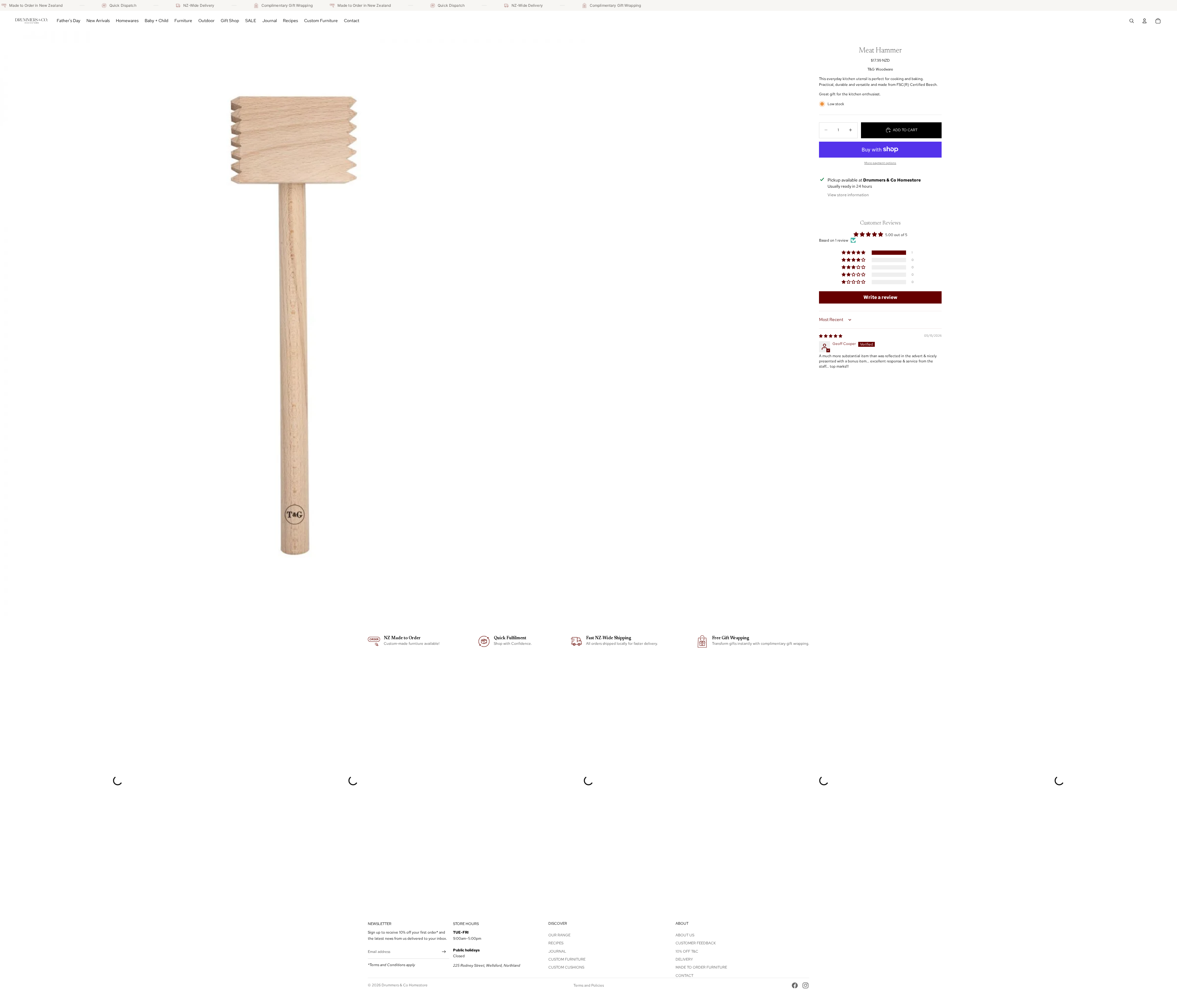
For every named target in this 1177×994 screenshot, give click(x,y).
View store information (848, 194)
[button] (854, 252)
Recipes (555, 943)
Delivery (684, 959)
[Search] (1131, 21)
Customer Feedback (696, 943)
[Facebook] (794, 985)
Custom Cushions (566, 967)
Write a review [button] (880, 297)
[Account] (1144, 21)
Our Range (559, 935)
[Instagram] (805, 985)
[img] (830, 336)
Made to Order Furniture (701, 967)
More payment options (880, 163)
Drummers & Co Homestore (405, 985)
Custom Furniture (566, 959)
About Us (685, 935)
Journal (557, 951)
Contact (684, 975)
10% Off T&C (687, 951)
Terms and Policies (588, 985)
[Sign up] (444, 951)
